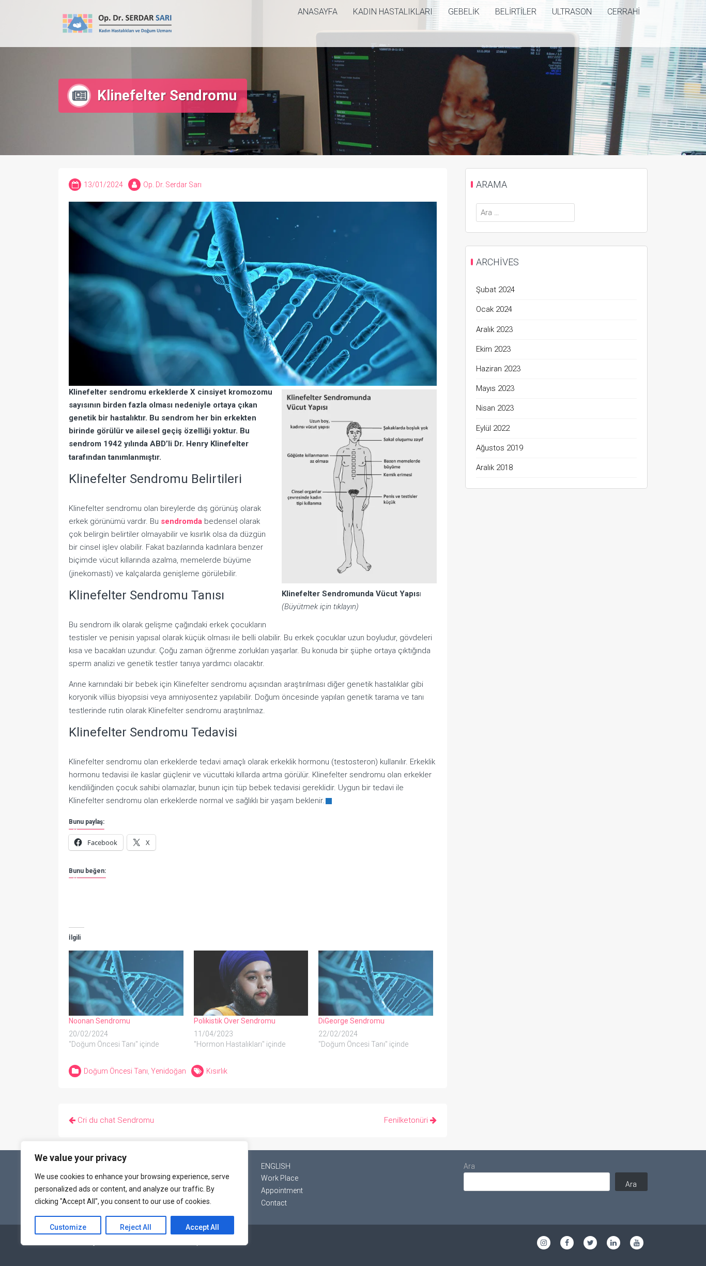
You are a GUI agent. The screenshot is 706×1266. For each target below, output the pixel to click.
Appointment (282, 1190)
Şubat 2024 (495, 289)
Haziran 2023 (498, 368)
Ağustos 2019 (499, 448)
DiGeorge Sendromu (351, 1021)
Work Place (279, 1178)
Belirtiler (515, 12)
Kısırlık (216, 1071)
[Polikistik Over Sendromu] (251, 983)
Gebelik (464, 12)
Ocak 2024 (494, 309)
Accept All (202, 1227)
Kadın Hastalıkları (393, 12)
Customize (68, 1227)
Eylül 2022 (493, 428)
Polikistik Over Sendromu (234, 1021)
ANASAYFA (317, 12)
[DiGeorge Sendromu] (375, 983)
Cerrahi (623, 12)
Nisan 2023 (495, 408)
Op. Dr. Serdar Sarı (172, 184)
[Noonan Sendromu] (126, 983)
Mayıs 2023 (495, 388)
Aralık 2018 (494, 467)
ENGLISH (275, 1166)
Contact (274, 1203)
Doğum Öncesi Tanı (116, 1071)
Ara (469, 1166)
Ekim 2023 (493, 349)
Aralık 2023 (494, 329)
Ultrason (572, 12)
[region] (134, 1193)
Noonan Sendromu (99, 1021)
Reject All (135, 1227)
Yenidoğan (168, 1071)
